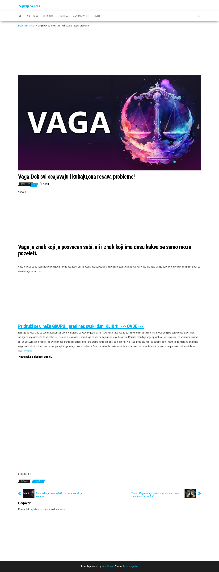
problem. (28, 351)
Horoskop (49, 16)
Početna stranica (26, 25)
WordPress (107, 566)
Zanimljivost (81, 16)
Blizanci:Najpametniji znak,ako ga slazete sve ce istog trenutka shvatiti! (155, 495)
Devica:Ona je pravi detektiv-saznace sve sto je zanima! (59, 495)
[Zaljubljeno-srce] (20, 16)
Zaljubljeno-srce (29, 6)
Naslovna (32, 16)
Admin (46, 184)
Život (97, 16)
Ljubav (64, 16)
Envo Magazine (130, 566)
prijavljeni (34, 509)
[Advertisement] (109, 53)
